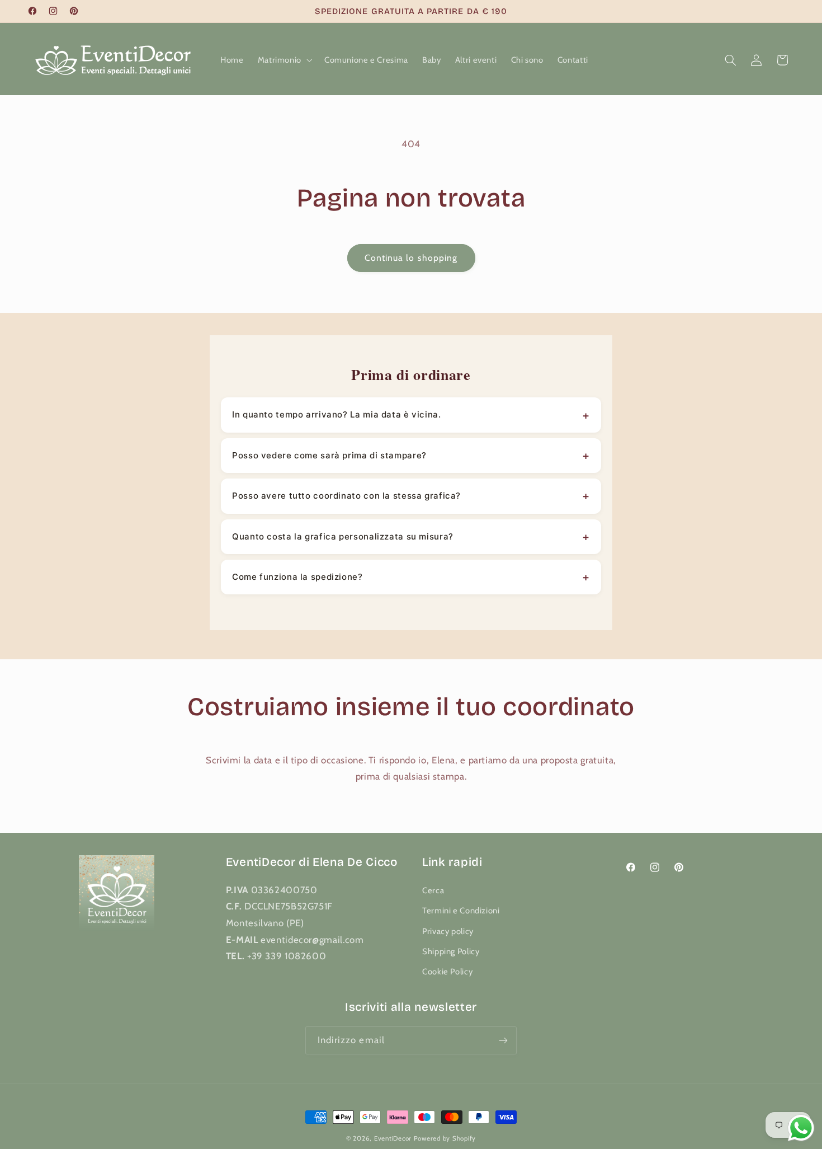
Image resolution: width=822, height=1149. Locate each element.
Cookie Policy (447, 972)
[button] (284, 60)
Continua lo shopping (411, 257)
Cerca (433, 890)
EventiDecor (393, 1138)
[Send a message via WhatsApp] (801, 1128)
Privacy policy (448, 931)
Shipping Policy (450, 951)
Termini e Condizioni (461, 911)
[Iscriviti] (503, 1040)
